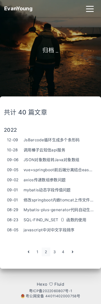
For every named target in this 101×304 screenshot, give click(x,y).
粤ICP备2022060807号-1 (50, 291)
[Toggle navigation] (90, 8)
